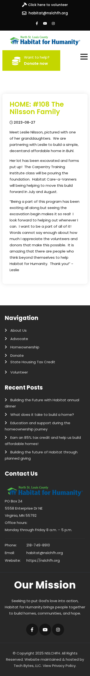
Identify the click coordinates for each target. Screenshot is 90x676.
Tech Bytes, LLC (27, 665)
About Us (18, 330)
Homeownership (24, 347)
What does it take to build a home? (42, 414)
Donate (17, 355)
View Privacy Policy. (59, 665)
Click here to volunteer (48, 4)
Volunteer (19, 372)
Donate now (36, 63)
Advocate (19, 338)
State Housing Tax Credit (32, 361)
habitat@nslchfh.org (48, 13)
